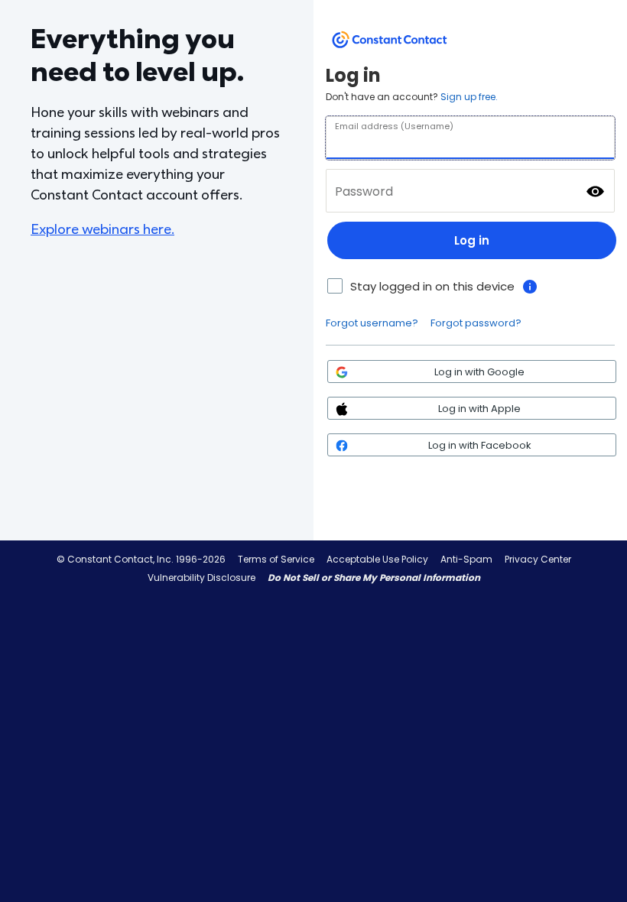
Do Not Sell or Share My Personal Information (374, 577)
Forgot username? (372, 323)
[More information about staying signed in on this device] (530, 286)
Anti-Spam (466, 559)
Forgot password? (475, 323)
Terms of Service (276, 559)
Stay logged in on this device (432, 286)
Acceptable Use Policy (377, 559)
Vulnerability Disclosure (201, 577)
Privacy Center (538, 559)
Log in (471, 240)
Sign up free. (469, 96)
